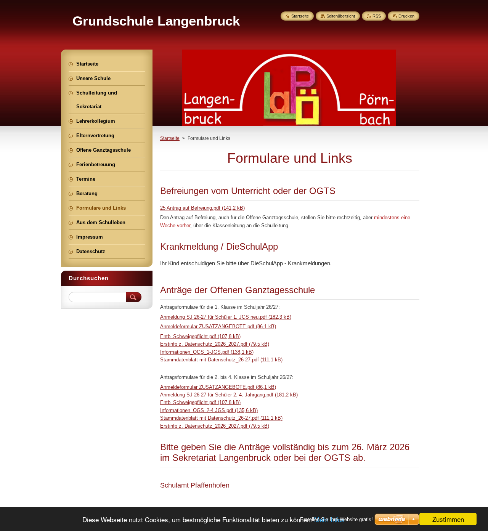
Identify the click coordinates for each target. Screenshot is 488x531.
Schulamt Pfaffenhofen (195, 485)
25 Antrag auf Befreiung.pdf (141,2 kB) (202, 208)
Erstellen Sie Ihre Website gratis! (336, 519)
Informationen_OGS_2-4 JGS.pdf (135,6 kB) (209, 410)
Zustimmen (448, 519)
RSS (376, 16)
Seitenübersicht (340, 16)
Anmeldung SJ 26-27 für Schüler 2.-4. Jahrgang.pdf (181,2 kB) (229, 395)
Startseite (170, 138)
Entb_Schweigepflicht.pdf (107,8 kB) (200, 336)
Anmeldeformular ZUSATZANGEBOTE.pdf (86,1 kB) (218, 326)
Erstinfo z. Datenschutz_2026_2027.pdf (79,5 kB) (214, 344)
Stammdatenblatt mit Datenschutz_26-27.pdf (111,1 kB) (221, 360)
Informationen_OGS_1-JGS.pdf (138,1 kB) (207, 352)
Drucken (406, 16)
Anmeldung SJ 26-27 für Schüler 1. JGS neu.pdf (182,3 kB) (225, 317)
